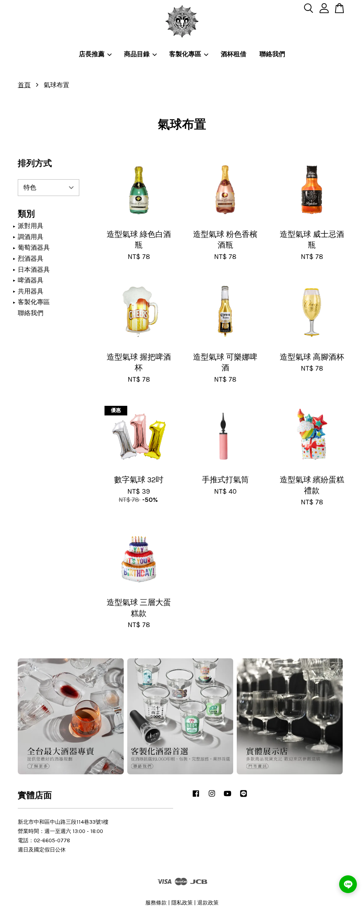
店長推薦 (92, 54)
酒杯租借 (233, 54)
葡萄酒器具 (34, 247)
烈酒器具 (30, 258)
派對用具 (30, 226)
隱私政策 (182, 903)
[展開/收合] (14, 226)
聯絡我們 (272, 54)
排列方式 (35, 163)
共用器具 (30, 291)
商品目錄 (137, 54)
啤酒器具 (30, 280)
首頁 (24, 85)
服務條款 (156, 903)
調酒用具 (30, 237)
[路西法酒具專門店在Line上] (243, 797)
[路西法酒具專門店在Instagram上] (212, 797)
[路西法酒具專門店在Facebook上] (196, 797)
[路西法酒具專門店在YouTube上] (227, 797)
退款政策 (208, 903)
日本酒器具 (34, 270)
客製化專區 (185, 54)
